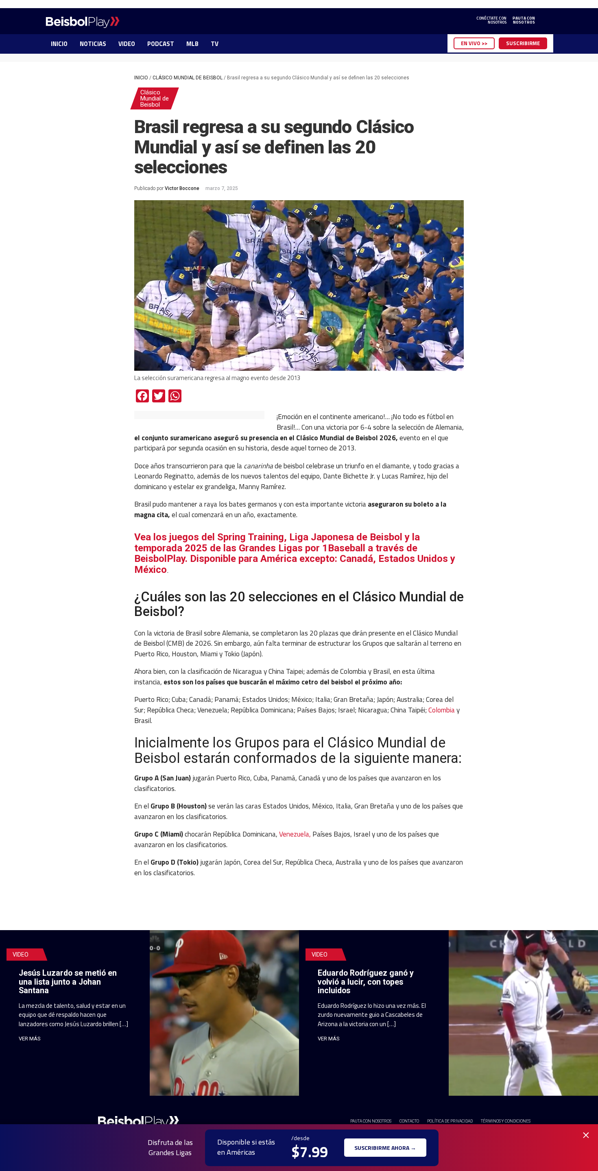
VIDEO (126, 43)
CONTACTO (409, 1121)
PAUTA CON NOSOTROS (370, 1121)
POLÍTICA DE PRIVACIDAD (450, 1121)
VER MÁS (30, 1039)
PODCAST (160, 43)
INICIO (59, 43)
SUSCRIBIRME (523, 43)
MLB (192, 43)
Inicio (141, 78)
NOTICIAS (93, 43)
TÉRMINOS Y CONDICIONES (505, 1121)
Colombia (441, 709)
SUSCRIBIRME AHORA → (385, 1147)
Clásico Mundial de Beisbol (188, 78)
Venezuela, (295, 833)
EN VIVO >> (474, 43)
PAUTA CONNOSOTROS (524, 20)
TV (214, 43)
